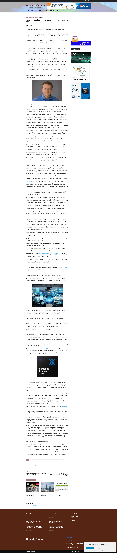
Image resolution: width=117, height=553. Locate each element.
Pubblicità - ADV (74, 516)
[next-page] (28, 498)
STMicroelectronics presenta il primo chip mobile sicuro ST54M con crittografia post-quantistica (56, 527)
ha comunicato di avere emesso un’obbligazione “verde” (50, 253)
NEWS (42, 17)
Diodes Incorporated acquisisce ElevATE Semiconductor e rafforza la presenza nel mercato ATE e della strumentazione (34, 527)
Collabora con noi (74, 517)
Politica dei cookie (97, 550)
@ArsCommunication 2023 (30, 551)
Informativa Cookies (75, 515)
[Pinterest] (33, 466)
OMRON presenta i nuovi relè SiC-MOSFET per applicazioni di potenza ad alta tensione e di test (57, 521)
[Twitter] (85, 1)
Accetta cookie (90, 548)
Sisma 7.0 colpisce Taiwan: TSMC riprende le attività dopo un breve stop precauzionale (46, 494)
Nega (99, 548)
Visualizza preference (110, 548)
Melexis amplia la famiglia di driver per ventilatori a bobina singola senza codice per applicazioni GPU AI (33, 521)
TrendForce (41, 152)
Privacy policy (104, 550)
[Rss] (90, 1)
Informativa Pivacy (75, 513)
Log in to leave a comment (32, 505)
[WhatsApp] (35, 466)
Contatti (72, 519)
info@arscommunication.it (75, 547)
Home (27, 15)
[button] (89, 10)
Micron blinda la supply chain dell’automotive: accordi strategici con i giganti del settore (33, 515)
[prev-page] (26, 498)
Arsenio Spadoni (29, 25)
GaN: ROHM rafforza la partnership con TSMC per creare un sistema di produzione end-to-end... (32, 494)
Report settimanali (37, 17)
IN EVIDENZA (31, 15)
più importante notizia (53, 74)
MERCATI (32, 17)
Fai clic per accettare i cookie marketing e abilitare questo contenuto (81, 57)
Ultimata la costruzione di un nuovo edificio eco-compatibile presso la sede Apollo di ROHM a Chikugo (58, 474)
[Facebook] (87, 1)
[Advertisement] (80, 24)
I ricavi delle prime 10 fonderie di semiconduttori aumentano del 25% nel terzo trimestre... (61, 494)
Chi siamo (73, 520)
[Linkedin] (88, 1)
